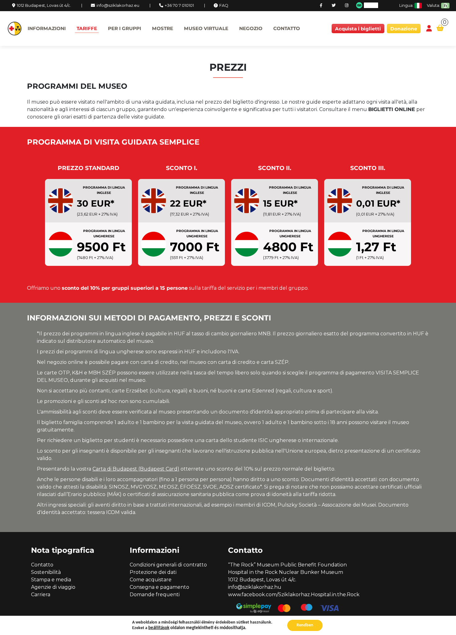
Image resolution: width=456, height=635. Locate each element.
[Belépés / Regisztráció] (429, 28)
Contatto (286, 28)
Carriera (40, 594)
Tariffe (87, 28)
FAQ (223, 5)
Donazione (403, 29)
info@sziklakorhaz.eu (117, 5)
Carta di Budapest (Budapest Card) (135, 469)
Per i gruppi (124, 28)
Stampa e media (51, 580)
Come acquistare (151, 580)
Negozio (250, 28)
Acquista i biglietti (358, 29)
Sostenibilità (46, 572)
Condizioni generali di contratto (168, 565)
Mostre (162, 28)
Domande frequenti (155, 594)
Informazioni (47, 28)
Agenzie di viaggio (53, 587)
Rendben (305, 625)
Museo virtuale (206, 28)
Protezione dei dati (153, 572)
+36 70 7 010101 (179, 5)
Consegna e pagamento (159, 587)
